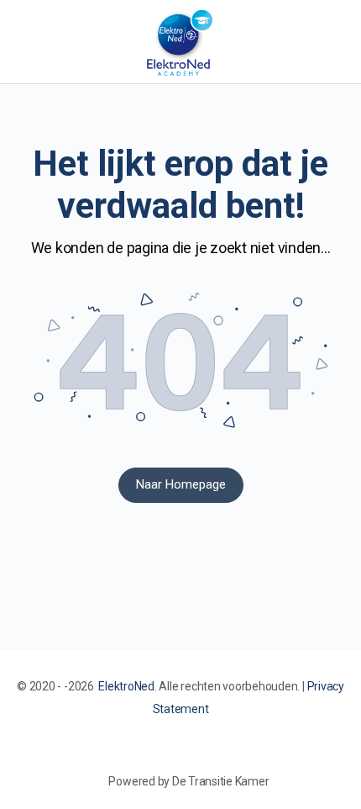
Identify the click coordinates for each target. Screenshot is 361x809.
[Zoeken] (330, 42)
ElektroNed (126, 686)
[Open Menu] (27, 41)
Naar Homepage (181, 484)
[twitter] (204, 753)
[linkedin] (174, 753)
